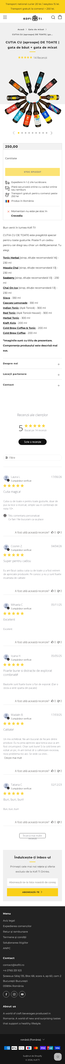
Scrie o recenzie (32, 441)
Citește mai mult (13, 757)
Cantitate (11, 158)
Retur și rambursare (15, 931)
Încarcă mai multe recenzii (32, 836)
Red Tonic (9, 312)
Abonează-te (31, 892)
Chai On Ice (10, 287)
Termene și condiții (14, 937)
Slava (6, 297)
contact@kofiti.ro (13, 964)
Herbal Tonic (11, 317)
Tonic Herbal (11, 257)
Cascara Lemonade (15, 302)
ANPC (6, 948)
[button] (18, 133)
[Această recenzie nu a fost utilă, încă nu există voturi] (58, 532)
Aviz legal (9, 920)
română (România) (30, 1039)
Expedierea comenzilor (17, 926)
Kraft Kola (9, 323)
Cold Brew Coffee (14, 333)
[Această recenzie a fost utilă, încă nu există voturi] (52, 532)
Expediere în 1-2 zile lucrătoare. (29, 182)
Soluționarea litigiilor (15, 942)
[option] (32, 98)
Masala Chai (10, 267)
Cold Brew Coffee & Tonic (19, 328)
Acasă (21, 29)
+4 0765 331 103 (12, 970)
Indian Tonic (11, 307)
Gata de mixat (36, 29)
